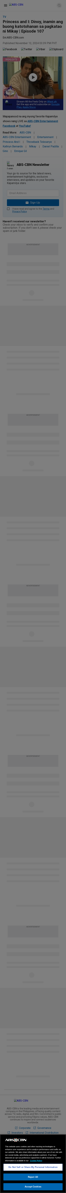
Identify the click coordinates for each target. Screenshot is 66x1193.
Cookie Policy (36, 1161)
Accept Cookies (33, 1186)
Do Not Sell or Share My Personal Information (33, 1167)
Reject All (33, 1177)
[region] (33, 1163)
